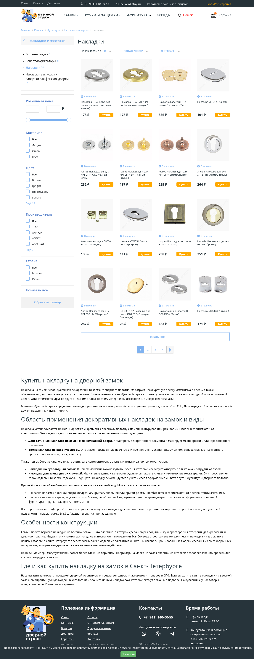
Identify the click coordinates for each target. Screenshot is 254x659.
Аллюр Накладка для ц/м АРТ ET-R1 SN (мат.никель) (212, 173)
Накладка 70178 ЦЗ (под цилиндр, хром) (133, 243)
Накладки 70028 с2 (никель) (213, 311)
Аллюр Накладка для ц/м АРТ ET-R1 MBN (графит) (95, 312)
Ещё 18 (30, 203)
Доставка (53, 3)
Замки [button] (70, 15)
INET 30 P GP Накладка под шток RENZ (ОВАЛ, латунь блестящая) (135, 314)
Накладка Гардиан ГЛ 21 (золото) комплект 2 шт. (172, 103)
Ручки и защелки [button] (101, 15)
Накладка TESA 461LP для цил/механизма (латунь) (134, 103)
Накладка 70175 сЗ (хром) (212, 102)
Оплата (38, 3)
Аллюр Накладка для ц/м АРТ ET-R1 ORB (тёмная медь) (95, 175)
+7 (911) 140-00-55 (96, 4)
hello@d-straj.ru (130, 4)
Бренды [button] (164, 15)
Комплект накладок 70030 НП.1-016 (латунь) (96, 243)
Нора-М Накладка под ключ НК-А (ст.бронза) (213, 243)
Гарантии (67, 639)
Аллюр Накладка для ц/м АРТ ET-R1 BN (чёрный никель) (134, 175)
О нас (25, 3)
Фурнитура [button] (137, 15)
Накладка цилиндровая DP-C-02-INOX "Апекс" (174, 312)
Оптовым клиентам (100, 622)
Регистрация (222, 4)
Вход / (210, 4)
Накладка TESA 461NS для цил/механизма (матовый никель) (96, 105)
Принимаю (128, 654)
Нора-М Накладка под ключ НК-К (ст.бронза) (175, 243)
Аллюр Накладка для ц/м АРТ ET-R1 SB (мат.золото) (173, 173)
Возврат (66, 628)
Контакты (67, 622)
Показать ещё (155, 337)
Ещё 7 (29, 250)
